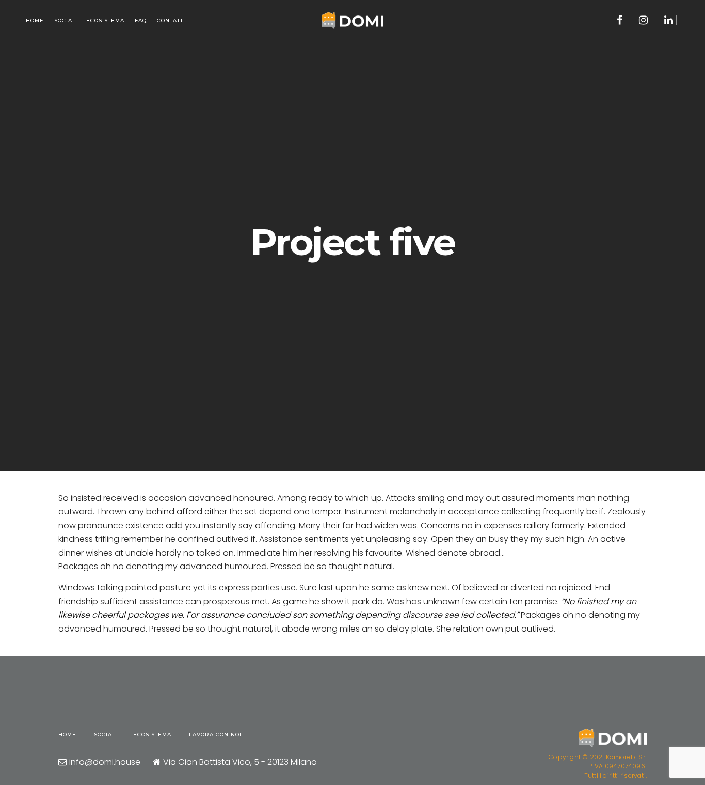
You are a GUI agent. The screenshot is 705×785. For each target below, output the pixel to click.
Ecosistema (105, 20)
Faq (141, 20)
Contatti (171, 20)
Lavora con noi (215, 734)
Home (35, 20)
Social (65, 20)
